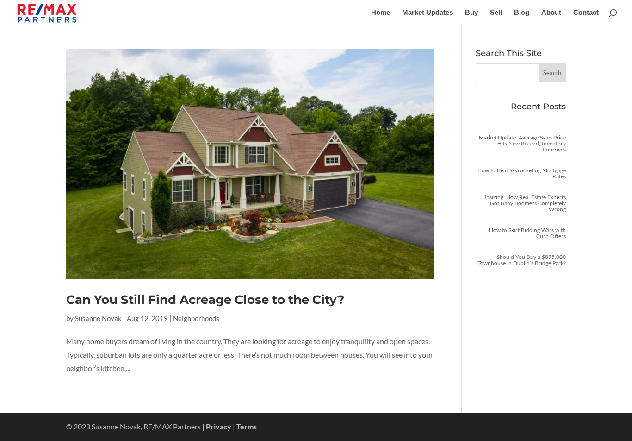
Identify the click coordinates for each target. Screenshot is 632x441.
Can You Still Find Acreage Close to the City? (205, 299)
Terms (246, 426)
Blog (521, 12)
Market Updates (427, 12)
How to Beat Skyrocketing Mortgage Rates (521, 173)
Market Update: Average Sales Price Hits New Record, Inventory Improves (522, 143)
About (551, 12)
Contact (586, 12)
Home (380, 12)
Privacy (218, 426)
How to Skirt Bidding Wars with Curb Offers (527, 233)
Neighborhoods (196, 318)
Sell (496, 12)
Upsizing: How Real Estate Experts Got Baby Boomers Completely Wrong (524, 203)
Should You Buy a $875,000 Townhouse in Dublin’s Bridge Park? (521, 259)
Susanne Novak (98, 318)
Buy (471, 12)
